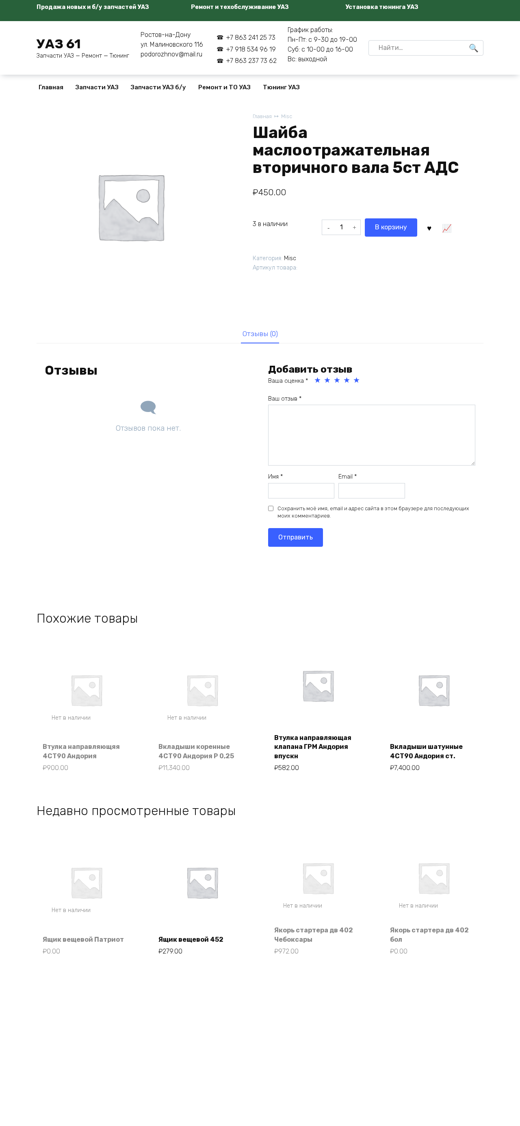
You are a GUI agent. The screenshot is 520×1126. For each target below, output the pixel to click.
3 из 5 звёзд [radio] (338, 380)
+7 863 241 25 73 (250, 37)
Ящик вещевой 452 (190, 939)
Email (347, 476)
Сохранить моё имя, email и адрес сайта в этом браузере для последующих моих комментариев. (373, 512)
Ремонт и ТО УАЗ (224, 87)
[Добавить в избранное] (429, 227)
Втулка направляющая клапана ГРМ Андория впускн (312, 747)
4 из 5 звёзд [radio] (347, 380)
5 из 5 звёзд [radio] (357, 380)
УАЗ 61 (59, 44)
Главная (51, 87)
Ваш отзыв (284, 398)
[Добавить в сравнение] (446, 227)
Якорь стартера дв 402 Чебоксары (313, 934)
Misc (286, 116)
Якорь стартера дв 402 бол (429, 934)
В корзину (391, 227)
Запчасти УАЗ (97, 87)
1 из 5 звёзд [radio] (318, 380)
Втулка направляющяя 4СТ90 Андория (81, 751)
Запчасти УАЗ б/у (158, 87)
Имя (275, 476)
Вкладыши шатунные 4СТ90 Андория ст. (426, 751)
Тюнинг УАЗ (281, 87)
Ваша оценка (288, 380)
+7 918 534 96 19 (250, 49)
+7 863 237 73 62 (251, 61)
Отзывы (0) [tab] (260, 334)
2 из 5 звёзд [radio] (328, 380)
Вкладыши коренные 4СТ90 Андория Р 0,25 (196, 751)
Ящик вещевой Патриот (83, 939)
